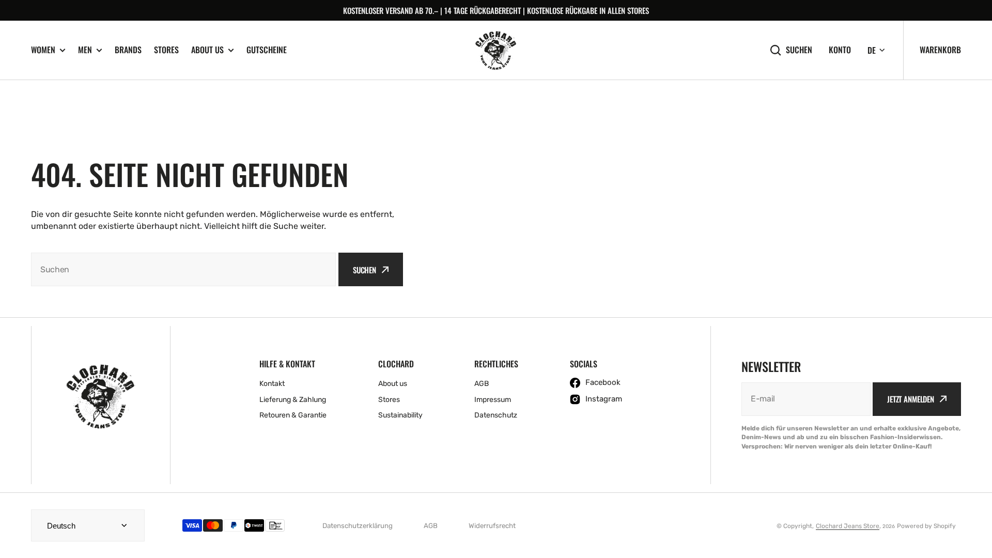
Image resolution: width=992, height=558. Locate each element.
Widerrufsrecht (492, 526)
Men (85, 50)
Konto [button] (840, 50)
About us (207, 50)
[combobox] (183, 269)
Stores (166, 49)
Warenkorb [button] (940, 49)
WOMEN (43, 50)
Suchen (799, 50)
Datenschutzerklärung (357, 526)
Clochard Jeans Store (847, 526)
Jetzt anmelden (910, 399)
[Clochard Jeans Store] (496, 50)
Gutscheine (266, 49)
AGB (431, 526)
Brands (128, 49)
